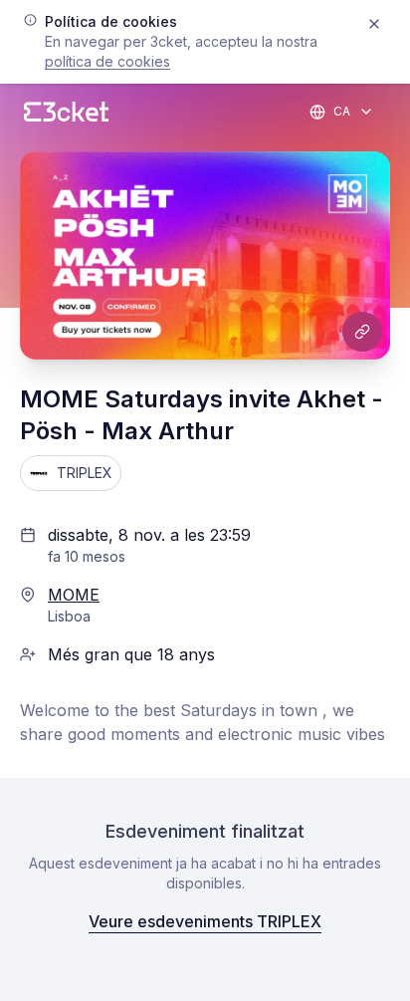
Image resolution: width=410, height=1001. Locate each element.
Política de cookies (107, 61)
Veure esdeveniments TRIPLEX (205, 921)
